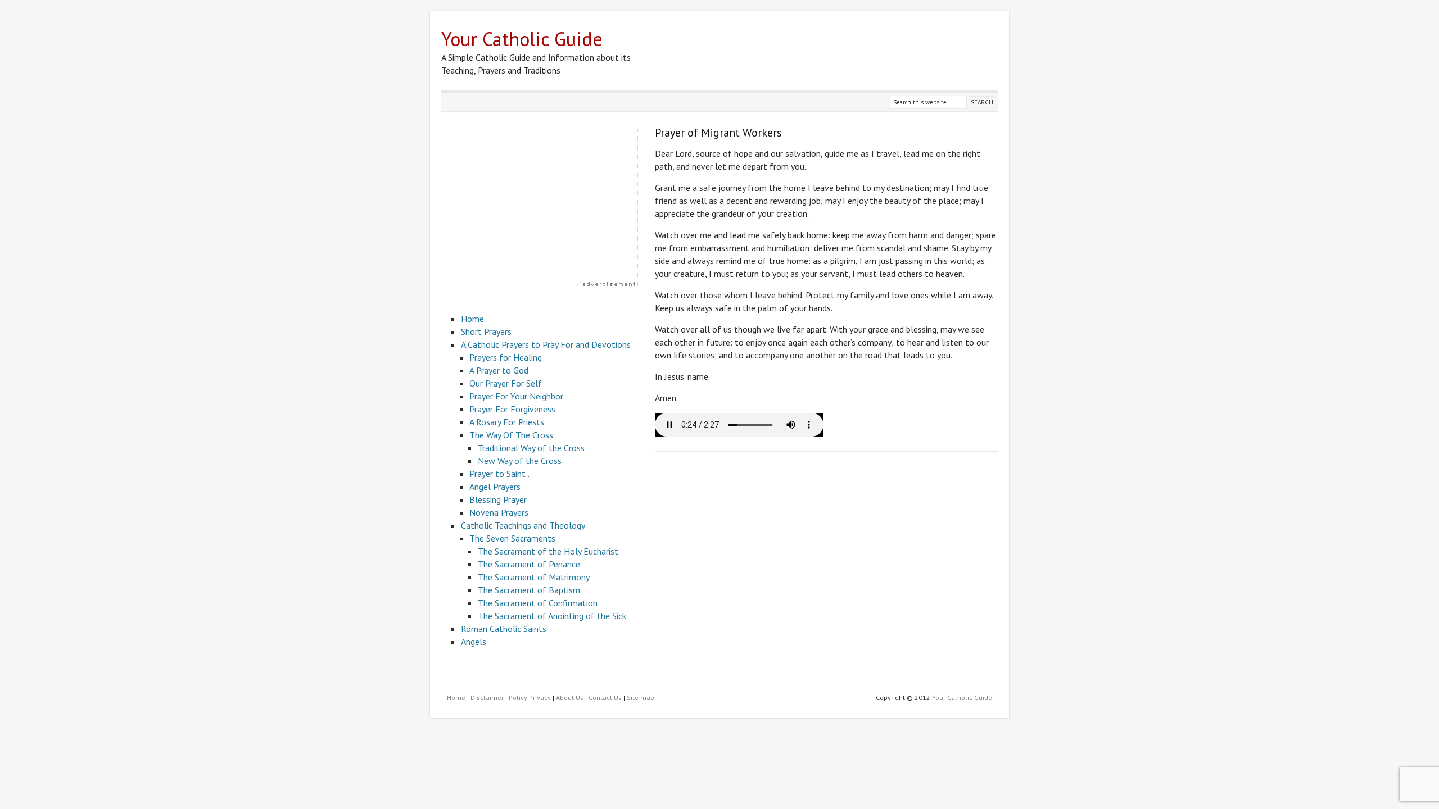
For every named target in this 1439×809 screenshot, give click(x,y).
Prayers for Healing (505, 357)
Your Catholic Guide (962, 697)
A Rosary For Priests (506, 422)
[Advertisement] (542, 208)
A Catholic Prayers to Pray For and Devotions (546, 344)
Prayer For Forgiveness (512, 409)
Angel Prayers (495, 486)
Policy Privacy (530, 697)
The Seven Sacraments (512, 538)
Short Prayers (486, 331)
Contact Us (605, 697)
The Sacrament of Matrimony (534, 577)
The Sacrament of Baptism (529, 590)
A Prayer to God (498, 370)
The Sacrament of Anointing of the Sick (552, 615)
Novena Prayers (498, 512)
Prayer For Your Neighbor (516, 396)
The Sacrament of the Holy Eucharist (548, 551)
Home (472, 318)
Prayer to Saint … (501, 473)
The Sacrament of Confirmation (538, 602)
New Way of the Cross (520, 460)
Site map (640, 697)
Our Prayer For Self (505, 383)
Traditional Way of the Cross (531, 447)
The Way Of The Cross (511, 434)
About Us (569, 697)
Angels (473, 641)
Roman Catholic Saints (503, 628)
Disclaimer (487, 697)
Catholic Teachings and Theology (523, 525)
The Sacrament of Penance (529, 564)
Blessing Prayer (498, 499)
